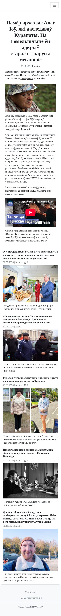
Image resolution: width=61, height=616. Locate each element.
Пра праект (30, 592)
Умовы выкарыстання (30, 598)
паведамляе (27, 78)
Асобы (36, 66)
